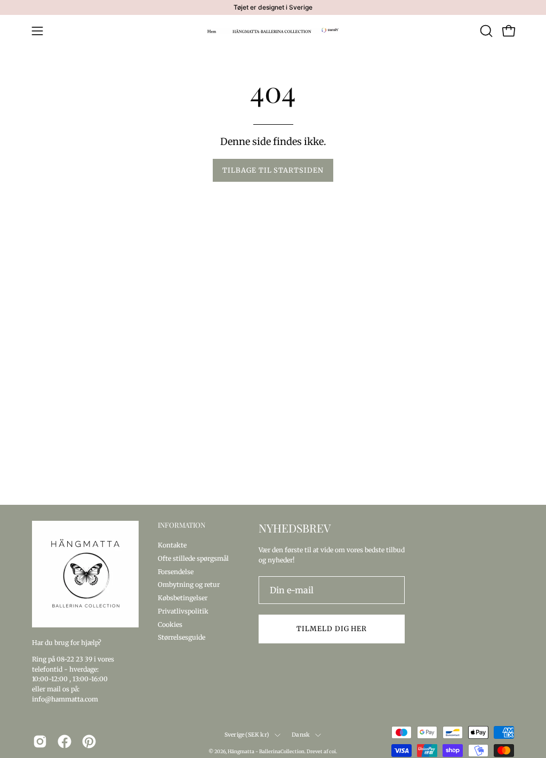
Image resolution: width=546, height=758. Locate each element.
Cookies (170, 624)
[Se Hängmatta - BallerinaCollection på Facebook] (65, 741)
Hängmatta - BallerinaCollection (266, 751)
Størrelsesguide (181, 637)
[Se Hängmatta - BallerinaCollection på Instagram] (40, 741)
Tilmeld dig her (331, 628)
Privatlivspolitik (183, 611)
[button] (485, 30)
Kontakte (172, 545)
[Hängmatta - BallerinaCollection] (273, 31)
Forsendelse (176, 571)
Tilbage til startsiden (273, 170)
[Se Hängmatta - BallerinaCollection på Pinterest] (89, 741)
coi (332, 751)
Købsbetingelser (182, 598)
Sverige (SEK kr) (246, 734)
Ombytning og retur (189, 584)
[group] (273, 7)
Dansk (301, 734)
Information (181, 525)
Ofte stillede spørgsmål (193, 558)
